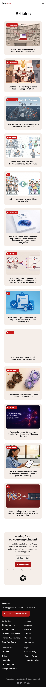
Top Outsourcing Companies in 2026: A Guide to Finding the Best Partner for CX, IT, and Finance (23, 280)
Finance (10, 333)
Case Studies (30, 629)
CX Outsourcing (8, 625)
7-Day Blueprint (8, 664)
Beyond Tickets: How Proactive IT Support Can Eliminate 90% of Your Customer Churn (23, 513)
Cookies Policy (30, 656)
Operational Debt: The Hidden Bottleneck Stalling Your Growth (23, 163)
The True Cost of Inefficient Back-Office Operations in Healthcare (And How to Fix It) (23, 474)
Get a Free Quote (9, 642)
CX (8, 175)
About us (28, 625)
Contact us (29, 642)
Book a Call (24, 558)
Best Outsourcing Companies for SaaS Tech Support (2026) (23, 88)
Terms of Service (31, 660)
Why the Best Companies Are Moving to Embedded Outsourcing (23, 125)
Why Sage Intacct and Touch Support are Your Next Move (23, 358)
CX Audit (5, 652)
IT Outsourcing (8, 629)
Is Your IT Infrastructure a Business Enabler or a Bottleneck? (23, 396)
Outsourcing (12, 25)
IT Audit (5, 656)
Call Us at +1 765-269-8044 (15, 613)
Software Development (11, 634)
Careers (27, 638)
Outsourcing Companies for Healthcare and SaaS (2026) (23, 50)
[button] (43, 3)
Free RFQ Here (23, 564)
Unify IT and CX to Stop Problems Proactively (23, 200)
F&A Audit (6, 660)
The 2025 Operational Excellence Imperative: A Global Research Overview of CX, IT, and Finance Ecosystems (23, 240)
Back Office (11, 137)
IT (8, 487)
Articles (27, 634)
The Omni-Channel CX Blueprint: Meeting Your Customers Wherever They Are (23, 434)
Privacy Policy (30, 652)
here (37, 570)
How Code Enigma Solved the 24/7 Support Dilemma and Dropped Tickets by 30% (23, 320)
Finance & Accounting (11, 638)
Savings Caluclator (9, 669)
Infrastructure (13, 370)
